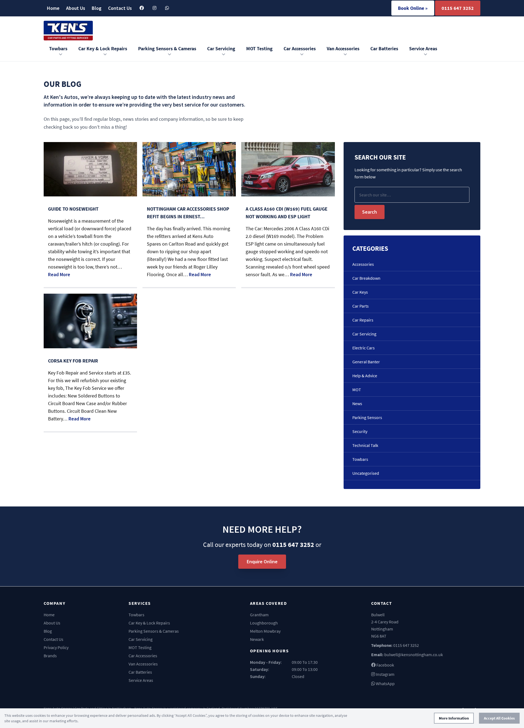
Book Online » (413, 8)
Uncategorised (365, 473)
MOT (356, 389)
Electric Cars (363, 347)
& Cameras (167, 48)
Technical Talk (365, 445)
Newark (257, 639)
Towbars (58, 48)
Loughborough (264, 623)
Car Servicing (364, 334)
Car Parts (360, 306)
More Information (454, 718)
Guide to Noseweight (73, 209)
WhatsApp (385, 683)
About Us (75, 8)
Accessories (300, 48)
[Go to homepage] (68, 30)
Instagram (384, 674)
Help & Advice (364, 375)
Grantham (259, 614)
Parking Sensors (367, 417)
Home (53, 8)
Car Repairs (362, 320)
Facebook (385, 665)
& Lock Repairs (102, 48)
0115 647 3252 (458, 8)
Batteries (384, 48)
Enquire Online (262, 561)
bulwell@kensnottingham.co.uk (413, 654)
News (357, 403)
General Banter (366, 361)
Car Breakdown (366, 278)
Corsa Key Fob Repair (73, 361)
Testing (259, 48)
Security (359, 431)
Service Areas (423, 48)
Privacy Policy (56, 647)
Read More (59, 274)
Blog (97, 8)
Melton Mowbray (265, 631)
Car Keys (360, 292)
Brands (50, 655)
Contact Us (120, 8)
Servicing (221, 48)
